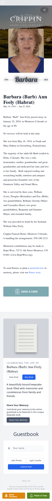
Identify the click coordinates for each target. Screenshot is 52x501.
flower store (34, 272)
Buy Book (29, 377)
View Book (13, 377)
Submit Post (26, 466)
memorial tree (37, 268)
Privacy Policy (18, 489)
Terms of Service (33, 489)
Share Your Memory (18, 420)
